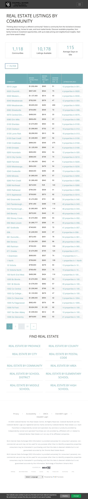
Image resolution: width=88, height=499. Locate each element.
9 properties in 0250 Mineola (71, 175)
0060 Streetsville (14, 110)
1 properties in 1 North (72, 260)
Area (73, 471)
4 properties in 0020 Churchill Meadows (71, 91)
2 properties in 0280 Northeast (71, 185)
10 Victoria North (14, 269)
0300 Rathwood (13, 189)
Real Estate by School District (24, 375)
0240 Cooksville (13, 171)
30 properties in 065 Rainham (71, 246)
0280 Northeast (13, 185)
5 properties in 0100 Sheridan (71, 124)
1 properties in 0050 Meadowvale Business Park (72, 105)
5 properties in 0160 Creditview (71, 142)
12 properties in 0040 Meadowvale (71, 100)
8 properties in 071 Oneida (70, 251)
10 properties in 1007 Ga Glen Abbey (71, 312)
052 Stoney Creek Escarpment (14, 218)
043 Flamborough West (14, 204)
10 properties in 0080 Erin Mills (71, 119)
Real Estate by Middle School (24, 387)
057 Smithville (13, 227)
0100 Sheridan (13, 124)
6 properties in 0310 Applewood (71, 194)
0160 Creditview (14, 142)
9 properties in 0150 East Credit (71, 138)
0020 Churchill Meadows (13, 91)
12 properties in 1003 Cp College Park (71, 293)
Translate (60, 477)
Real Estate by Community (24, 365)
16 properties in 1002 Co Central (71, 288)
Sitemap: (13, 471)
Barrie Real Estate (23, 471)
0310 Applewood (14, 194)
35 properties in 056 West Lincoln (71, 222)
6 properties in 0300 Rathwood (71, 189)
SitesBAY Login (42, 417)
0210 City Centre (14, 157)
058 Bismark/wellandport (15, 232)
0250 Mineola (12, 175)
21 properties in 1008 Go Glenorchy (71, 316)
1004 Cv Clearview (15, 298)
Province (33, 471)
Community (65, 471)
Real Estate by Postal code (63, 355)
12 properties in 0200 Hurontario (71, 152)
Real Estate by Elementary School (63, 375)
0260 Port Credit (14, 180)
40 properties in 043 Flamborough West (71, 204)
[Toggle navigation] (80, 4)
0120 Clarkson (13, 128)
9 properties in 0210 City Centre (71, 157)
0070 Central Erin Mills (14, 114)
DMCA (45, 414)
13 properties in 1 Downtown (69, 255)
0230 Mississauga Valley (14, 166)
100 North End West (15, 274)
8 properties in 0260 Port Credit (71, 180)
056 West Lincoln (14, 222)
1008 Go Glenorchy (15, 316)
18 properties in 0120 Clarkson (71, 128)
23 (27, 326)
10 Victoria (11, 265)
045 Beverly (12, 213)
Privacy (16, 414)
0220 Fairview (13, 161)
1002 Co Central (14, 288)
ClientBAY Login (61, 414)
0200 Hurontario (14, 152)
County (41, 471)
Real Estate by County (63, 346)
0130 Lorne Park (14, 133)
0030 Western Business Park (13, 95)
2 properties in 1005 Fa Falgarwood (71, 302)
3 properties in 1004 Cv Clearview (71, 298)
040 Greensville (13, 199)
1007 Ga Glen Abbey (16, 312)
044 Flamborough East (14, 208)
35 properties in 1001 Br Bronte (71, 284)
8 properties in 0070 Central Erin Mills (71, 114)
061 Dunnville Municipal (13, 237)
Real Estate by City (24, 354)
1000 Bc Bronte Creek (13, 279)
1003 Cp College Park (14, 293)
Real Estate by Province (24, 346)
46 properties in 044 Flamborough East (71, 208)
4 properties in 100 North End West (70, 274)
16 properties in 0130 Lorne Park (71, 133)
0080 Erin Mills (13, 119)
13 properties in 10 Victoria (70, 265)
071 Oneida (12, 251)
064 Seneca (12, 241)
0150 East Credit (14, 138)
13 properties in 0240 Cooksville (71, 171)
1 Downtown (12, 255)
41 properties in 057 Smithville (71, 227)
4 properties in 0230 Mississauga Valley (71, 166)
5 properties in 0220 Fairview (71, 161)
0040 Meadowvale (15, 100)
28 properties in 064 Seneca (71, 241)
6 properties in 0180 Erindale (71, 147)
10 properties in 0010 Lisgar (71, 86)
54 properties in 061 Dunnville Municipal (71, 237)
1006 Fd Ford (12, 307)
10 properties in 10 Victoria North (70, 269)
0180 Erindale (13, 147)
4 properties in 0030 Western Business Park (71, 95)
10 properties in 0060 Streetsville (71, 110)
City (48, 471)
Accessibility (31, 414)
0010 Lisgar (12, 86)
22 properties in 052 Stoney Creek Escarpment (71, 218)
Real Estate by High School (63, 387)
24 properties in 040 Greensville (71, 199)
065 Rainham (12, 246)
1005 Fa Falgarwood (15, 302)
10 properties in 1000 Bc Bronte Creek (71, 279)
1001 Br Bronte (13, 284)
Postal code (55, 471)
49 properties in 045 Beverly (71, 213)
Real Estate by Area (63, 365)
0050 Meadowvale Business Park (15, 105)
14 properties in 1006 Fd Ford (71, 307)
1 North (10, 260)
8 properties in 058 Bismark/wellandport (71, 232)
